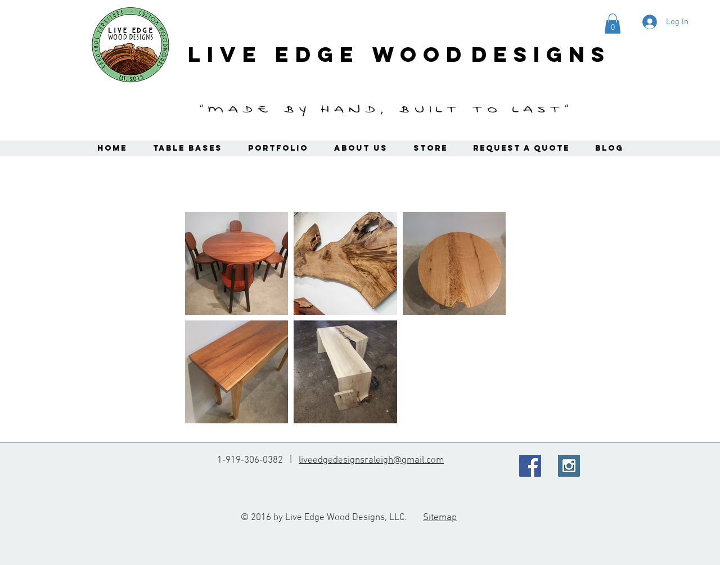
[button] (612, 23)
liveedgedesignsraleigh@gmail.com (371, 460)
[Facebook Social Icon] (530, 466)
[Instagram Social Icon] (569, 466)
